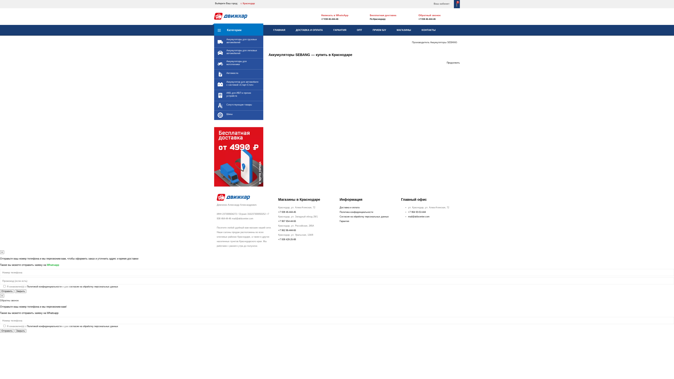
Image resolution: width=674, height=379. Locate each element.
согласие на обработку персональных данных (93, 286)
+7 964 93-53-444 (417, 212)
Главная (279, 30)
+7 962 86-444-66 (287, 230)
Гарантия (339, 30)
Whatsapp (53, 264)
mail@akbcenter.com (418, 216)
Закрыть (20, 291)
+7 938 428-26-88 (287, 239)
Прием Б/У (379, 30)
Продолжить (453, 62)
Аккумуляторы (438, 42)
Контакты (429, 30)
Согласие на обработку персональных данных (364, 216)
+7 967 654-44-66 (287, 221)
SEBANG (452, 42)
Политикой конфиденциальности (44, 286)
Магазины (404, 30)
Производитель (420, 42)
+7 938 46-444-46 (427, 19)
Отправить (7, 291)
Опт (359, 30)
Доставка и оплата (309, 30)
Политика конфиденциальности (356, 212)
